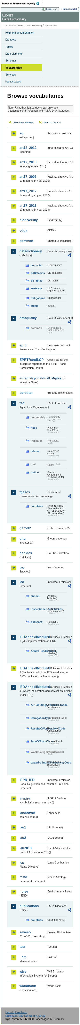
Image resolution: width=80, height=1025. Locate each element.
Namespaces (13, 81)
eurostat (25, 392)
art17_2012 (28, 191)
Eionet (21, 25)
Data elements (14, 53)
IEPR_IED (27, 780)
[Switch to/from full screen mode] (56, 9)
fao (21, 403)
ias (21, 567)
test (22, 946)
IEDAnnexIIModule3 (32, 668)
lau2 (22, 837)
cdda (23, 230)
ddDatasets (38, 273)
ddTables (36, 280)
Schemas (11, 60)
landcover (27, 813)
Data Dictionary (34, 25)
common (26, 241)
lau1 (22, 827)
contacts (36, 265)
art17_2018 (28, 205)
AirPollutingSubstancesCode (38, 704)
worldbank (27, 986)
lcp (21, 862)
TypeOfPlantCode (38, 741)
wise (22, 971)
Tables (9, 46)
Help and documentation (19, 32)
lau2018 (25, 848)
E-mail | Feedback (16, 1012)
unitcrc (35, 472)
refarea (35, 451)
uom (22, 957)
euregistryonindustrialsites (32, 378)
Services (10, 74)
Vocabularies (13, 67)
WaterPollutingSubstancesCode (38, 762)
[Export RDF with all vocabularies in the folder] (69, 255)
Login (48, 9)
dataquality (28, 318)
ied (21, 582)
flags (34, 427)
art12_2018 (28, 162)
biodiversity (28, 220)
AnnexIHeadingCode (38, 651)
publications (29, 906)
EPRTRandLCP (31, 359)
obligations (38, 298)
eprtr (23, 345)
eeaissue (36, 288)
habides (25, 553)
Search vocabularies (23, 122)
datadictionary (30, 251)
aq (21, 133)
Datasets (10, 39)
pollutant (36, 621)
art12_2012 (28, 147)
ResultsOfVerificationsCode (38, 728)
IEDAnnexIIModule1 (32, 637)
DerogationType (38, 718)
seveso (25, 932)
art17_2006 (28, 176)
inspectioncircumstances (38, 609)
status (34, 305)
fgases (24, 492)
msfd (23, 877)
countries (37, 506)
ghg (22, 538)
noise (23, 891)
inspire (24, 798)
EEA (22, 3)
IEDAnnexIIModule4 (32, 687)
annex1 (35, 596)
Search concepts (52, 122)
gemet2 (25, 528)
